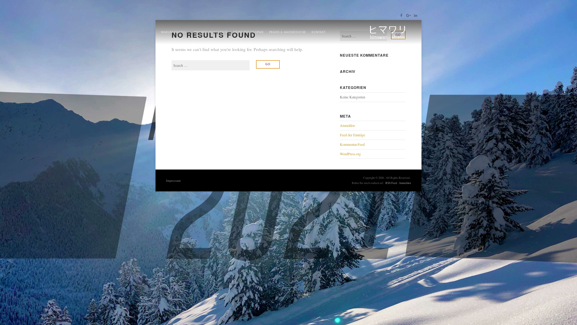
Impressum (173, 181)
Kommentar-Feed (352, 144)
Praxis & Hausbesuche (287, 32)
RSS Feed (391, 183)
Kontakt (318, 32)
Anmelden (347, 125)
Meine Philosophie (248, 32)
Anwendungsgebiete (210, 32)
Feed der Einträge (352, 134)
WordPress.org (350, 153)
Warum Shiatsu (173, 32)
